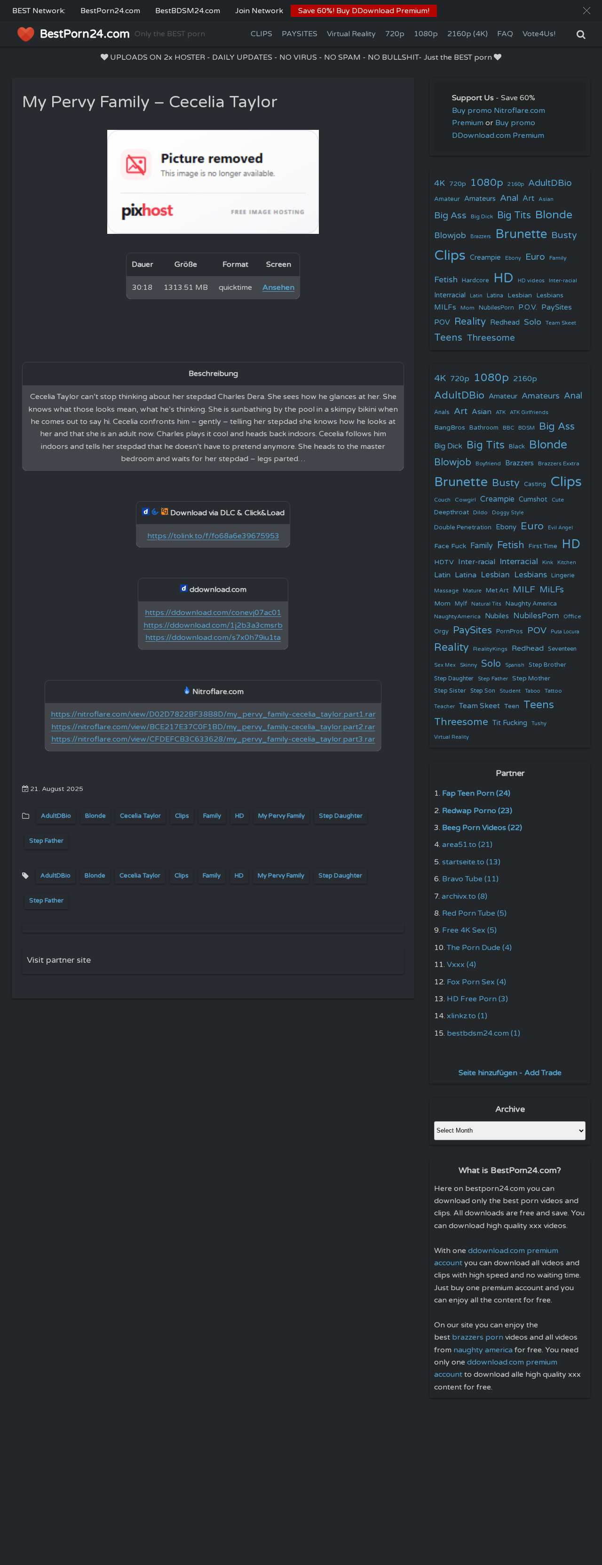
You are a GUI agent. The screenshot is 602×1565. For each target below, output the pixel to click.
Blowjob (450, 235)
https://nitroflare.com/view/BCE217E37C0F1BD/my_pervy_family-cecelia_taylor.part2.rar (213, 727)
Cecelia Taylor (140, 816)
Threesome (491, 338)
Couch (442, 499)
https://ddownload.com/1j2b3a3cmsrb (213, 625)
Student (510, 691)
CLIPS (261, 34)
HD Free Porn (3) (477, 999)
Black (517, 446)
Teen (511, 706)
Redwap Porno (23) (477, 810)
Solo (532, 322)
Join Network (259, 11)
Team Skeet (561, 322)
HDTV (444, 562)
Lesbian (519, 295)
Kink (547, 562)
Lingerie (563, 575)
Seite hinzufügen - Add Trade (510, 1073)
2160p (515, 184)
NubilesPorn (496, 307)
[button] (587, 10)
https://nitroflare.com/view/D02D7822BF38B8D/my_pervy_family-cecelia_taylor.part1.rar (213, 714)
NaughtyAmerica (457, 616)
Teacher (444, 706)
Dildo (480, 512)
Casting (535, 484)
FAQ (505, 34)
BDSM (526, 427)
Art (528, 198)
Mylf (461, 603)
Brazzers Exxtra (558, 463)
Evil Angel (560, 528)
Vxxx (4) (461, 964)
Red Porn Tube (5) (474, 913)
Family (212, 816)
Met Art (497, 590)
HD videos (531, 281)
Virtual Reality (351, 34)
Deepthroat (451, 512)
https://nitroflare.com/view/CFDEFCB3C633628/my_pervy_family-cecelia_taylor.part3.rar (213, 739)
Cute (558, 499)
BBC (508, 427)
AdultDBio (56, 816)
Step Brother (547, 665)
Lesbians (549, 295)
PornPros (509, 631)
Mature (472, 591)
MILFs (445, 307)
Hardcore (475, 280)
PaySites (556, 307)
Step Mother (531, 678)
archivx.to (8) (464, 896)
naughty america (483, 1350)
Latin (476, 296)
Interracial (450, 295)
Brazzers (480, 236)
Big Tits (514, 215)
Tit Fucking (509, 723)
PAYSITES (299, 34)
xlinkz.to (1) (467, 1016)
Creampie (485, 258)
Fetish (446, 280)
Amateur (447, 199)
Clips (182, 816)
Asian (546, 199)
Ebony (513, 258)
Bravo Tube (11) (470, 879)
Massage (446, 591)
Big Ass (450, 215)
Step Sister (450, 691)
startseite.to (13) (471, 862)
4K (439, 183)
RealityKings (490, 649)
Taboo (532, 691)
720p (394, 34)
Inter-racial (563, 280)
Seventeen (562, 649)
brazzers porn (477, 1337)
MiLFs (551, 589)
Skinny (468, 665)
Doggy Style (508, 513)
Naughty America (531, 603)
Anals (442, 412)
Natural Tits (486, 604)
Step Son (482, 691)
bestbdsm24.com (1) (483, 1033)
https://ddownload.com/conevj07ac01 (213, 612)
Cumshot (533, 499)
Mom (467, 307)
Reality (470, 321)
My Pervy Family (281, 816)
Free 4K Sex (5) (469, 930)
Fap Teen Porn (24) (476, 793)
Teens (448, 337)
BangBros (449, 427)
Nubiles (497, 616)
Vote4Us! (539, 34)
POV (442, 322)
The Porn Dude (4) (479, 947)
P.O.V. (527, 307)
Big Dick (482, 216)
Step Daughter (341, 816)
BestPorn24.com (110, 11)
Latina (495, 295)
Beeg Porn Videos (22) (482, 827)
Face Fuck (450, 546)
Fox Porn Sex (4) (476, 982)
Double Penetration (462, 527)
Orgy (441, 631)
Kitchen (566, 562)
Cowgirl (465, 499)
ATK (501, 412)
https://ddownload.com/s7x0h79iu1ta (213, 637)
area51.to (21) (467, 844)
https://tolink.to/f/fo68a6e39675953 (213, 536)
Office (572, 616)
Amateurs (480, 199)
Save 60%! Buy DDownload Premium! (363, 11)
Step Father (46, 841)
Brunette (521, 234)
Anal (509, 198)
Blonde (95, 816)
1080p (426, 34)
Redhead (505, 322)
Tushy (539, 723)
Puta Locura (565, 632)
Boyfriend (488, 463)
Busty (564, 235)
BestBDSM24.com (187, 11)
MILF (524, 589)
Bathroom (484, 427)
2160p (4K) (467, 34)
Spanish (514, 665)
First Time (543, 546)
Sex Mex (445, 665)
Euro (535, 256)
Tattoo (553, 690)
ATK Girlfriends (529, 412)
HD (239, 816)
